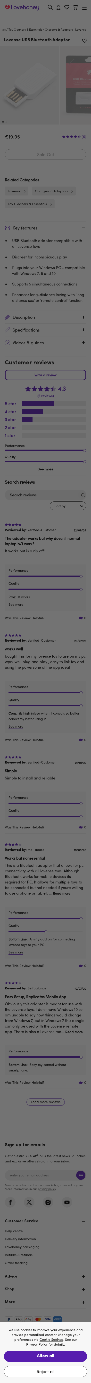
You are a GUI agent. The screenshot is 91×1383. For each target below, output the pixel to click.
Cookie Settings (51, 1339)
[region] (45, 1352)
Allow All (45, 1356)
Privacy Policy (37, 1344)
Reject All (46, 1371)
